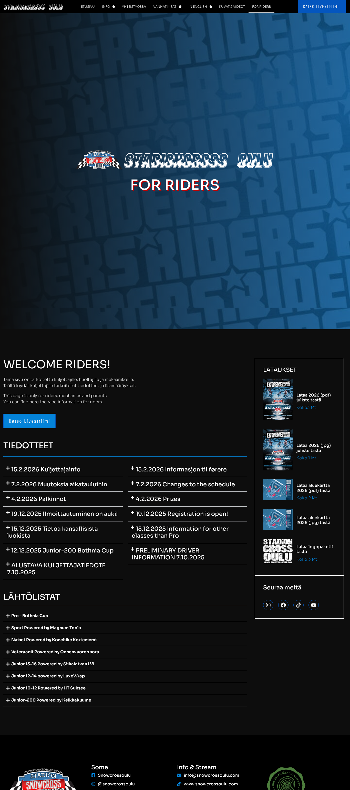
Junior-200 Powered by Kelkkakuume (51, 700)
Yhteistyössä (134, 6)
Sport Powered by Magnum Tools (46, 627)
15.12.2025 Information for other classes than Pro (180, 532)
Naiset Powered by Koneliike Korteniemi (54, 640)
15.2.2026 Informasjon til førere (181, 469)
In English (198, 6)
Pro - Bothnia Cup (29, 615)
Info (106, 6)
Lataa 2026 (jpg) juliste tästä (313, 448)
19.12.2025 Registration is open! (182, 513)
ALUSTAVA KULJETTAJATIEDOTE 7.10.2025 (56, 569)
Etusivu (88, 6)
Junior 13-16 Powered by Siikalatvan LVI (52, 664)
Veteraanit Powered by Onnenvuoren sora (55, 652)
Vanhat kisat (164, 6)
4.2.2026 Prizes (158, 498)
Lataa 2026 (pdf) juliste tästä (313, 397)
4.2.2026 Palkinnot (38, 498)
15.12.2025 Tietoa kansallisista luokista (52, 532)
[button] (63, 469)
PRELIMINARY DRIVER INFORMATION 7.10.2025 (168, 554)
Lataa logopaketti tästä (314, 549)
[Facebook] (283, 605)
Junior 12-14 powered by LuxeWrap (48, 676)
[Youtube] (313, 605)
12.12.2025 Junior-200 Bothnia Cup (62, 550)
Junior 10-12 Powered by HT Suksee (48, 688)
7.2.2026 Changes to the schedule (185, 484)
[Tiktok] (298, 605)
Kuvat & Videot (232, 6)
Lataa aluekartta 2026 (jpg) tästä (313, 520)
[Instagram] (268, 605)
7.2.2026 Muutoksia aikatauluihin (59, 484)
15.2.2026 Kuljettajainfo (45, 469)
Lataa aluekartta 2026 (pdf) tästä (313, 488)
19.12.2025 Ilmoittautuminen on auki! (64, 513)
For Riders (261, 6)
